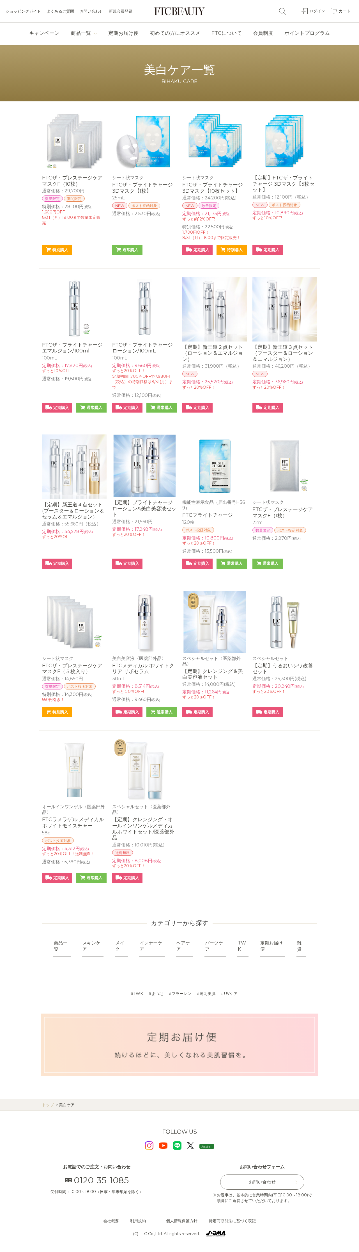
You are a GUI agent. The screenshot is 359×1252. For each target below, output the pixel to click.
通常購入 (130, 249)
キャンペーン (44, 33)
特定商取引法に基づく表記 (232, 1220)
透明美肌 (207, 993)
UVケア (231, 993)
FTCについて (226, 33)
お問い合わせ (91, 11)
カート (345, 10)
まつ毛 (157, 993)
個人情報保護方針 (181, 1220)
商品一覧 (81, 33)
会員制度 (263, 33)
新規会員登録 (120, 11)
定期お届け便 (123, 33)
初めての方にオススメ (175, 33)
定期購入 (201, 249)
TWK (138, 993)
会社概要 (111, 1220)
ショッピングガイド (23, 11)
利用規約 (138, 1220)
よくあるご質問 (60, 11)
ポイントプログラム (307, 33)
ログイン (317, 10)
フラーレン (181, 993)
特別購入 (60, 249)
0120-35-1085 (101, 1180)
